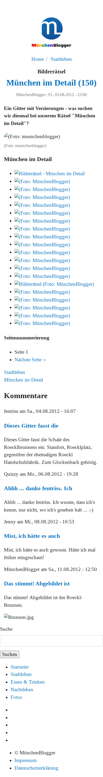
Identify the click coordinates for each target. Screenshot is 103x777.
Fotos (16, 697)
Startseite (20, 667)
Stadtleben (61, 59)
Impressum (26, 760)
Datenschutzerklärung (36, 768)
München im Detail (23, 380)
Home (37, 59)
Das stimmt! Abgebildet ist (37, 583)
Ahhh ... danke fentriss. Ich (38, 488)
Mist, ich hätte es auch (32, 536)
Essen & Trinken (28, 682)
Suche (6, 629)
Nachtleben (22, 689)
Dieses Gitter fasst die (31, 425)
